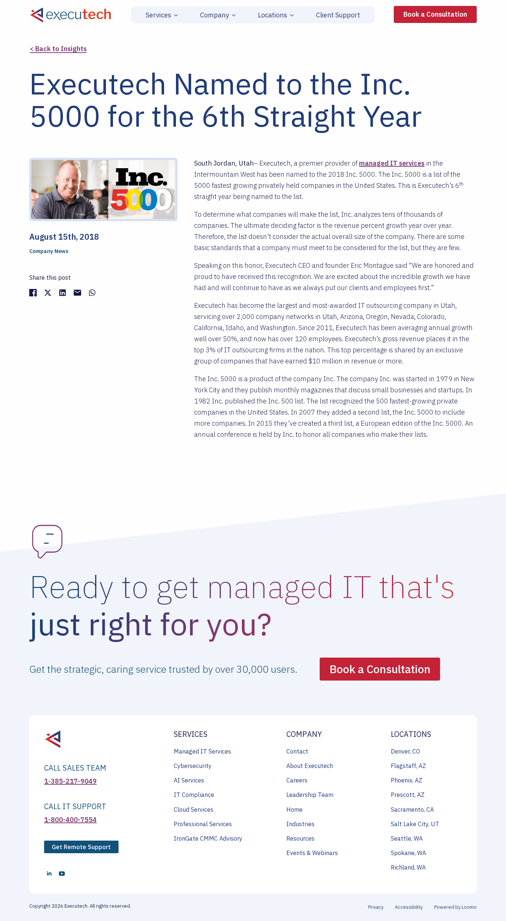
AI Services (189, 780)
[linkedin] (49, 873)
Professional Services (203, 824)
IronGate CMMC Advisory (208, 838)
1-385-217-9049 (70, 781)
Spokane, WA (408, 853)
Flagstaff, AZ (408, 766)
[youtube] (62, 873)
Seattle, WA (407, 838)
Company (214, 15)
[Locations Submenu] (290, 15)
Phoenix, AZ (406, 780)
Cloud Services (193, 809)
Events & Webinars (312, 853)
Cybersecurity (193, 766)
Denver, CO (405, 751)
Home (294, 809)
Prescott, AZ (408, 795)
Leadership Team (309, 795)
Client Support (338, 15)
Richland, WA (408, 867)
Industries (300, 824)
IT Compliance (194, 795)
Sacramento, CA (412, 809)
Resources (300, 838)
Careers (296, 780)
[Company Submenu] (232, 15)
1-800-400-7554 (70, 819)
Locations (272, 15)
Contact (297, 751)
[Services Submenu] (174, 15)
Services (158, 15)
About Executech (309, 766)
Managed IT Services (202, 751)
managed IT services (392, 163)
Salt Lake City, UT (415, 824)
